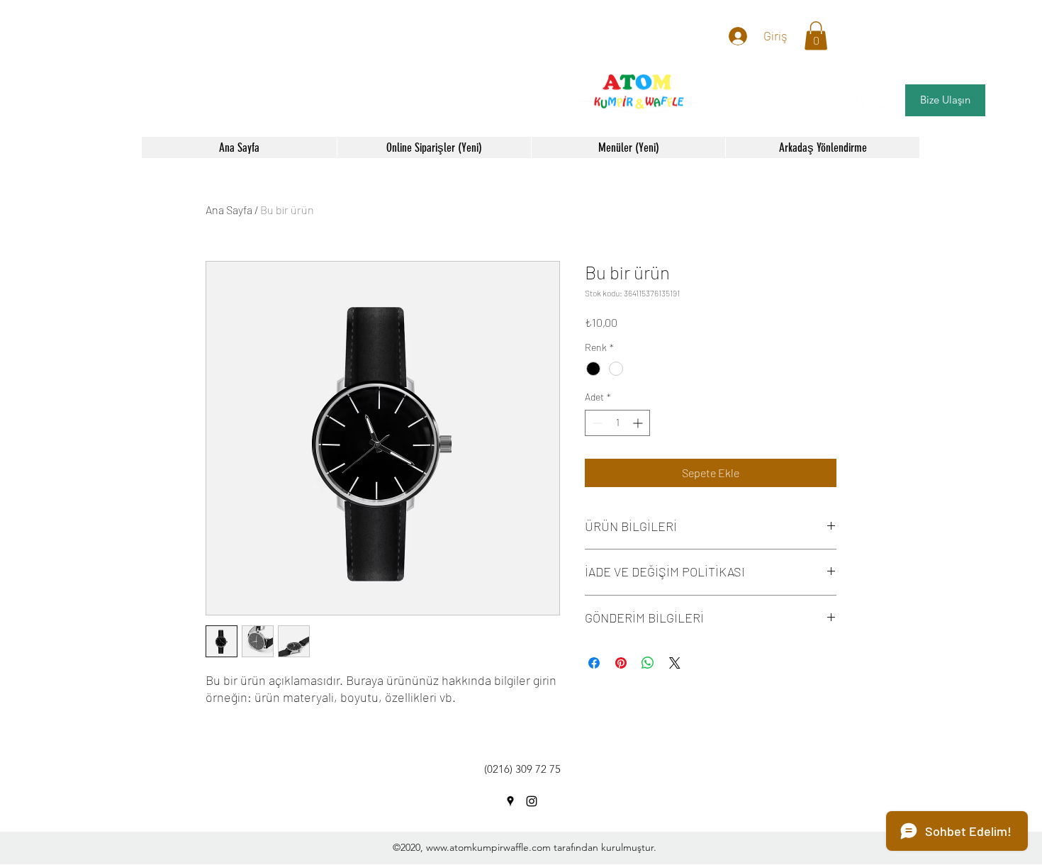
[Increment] (639, 423)
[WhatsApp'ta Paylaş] (647, 662)
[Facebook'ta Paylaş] (594, 662)
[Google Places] (859, 101)
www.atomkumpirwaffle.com (488, 847)
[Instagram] (880, 101)
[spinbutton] (617, 423)
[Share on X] (674, 662)
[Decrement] (596, 423)
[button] (816, 35)
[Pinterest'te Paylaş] (620, 662)
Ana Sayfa (229, 209)
